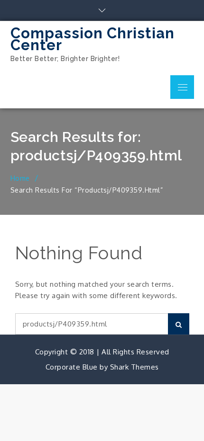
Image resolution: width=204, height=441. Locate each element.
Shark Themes (134, 366)
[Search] (178, 324)
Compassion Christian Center (92, 39)
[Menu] (182, 87)
